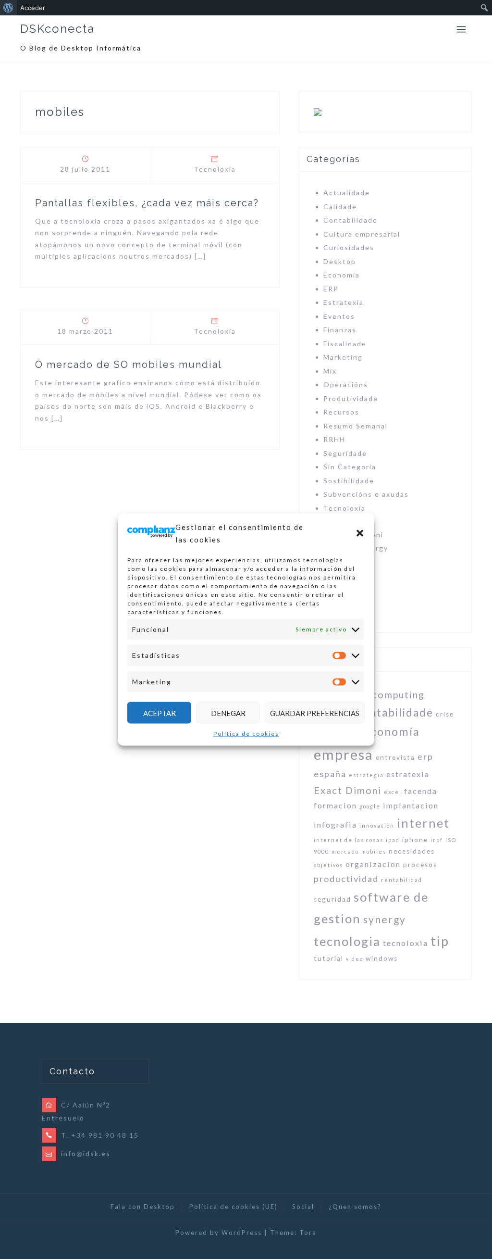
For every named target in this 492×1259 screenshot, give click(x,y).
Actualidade (346, 193)
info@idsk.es (86, 1153)
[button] (360, 533)
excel (393, 792)
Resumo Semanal (355, 426)
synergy (384, 919)
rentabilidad (401, 880)
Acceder (32, 8)
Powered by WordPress (218, 1232)
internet (423, 823)
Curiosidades (348, 247)
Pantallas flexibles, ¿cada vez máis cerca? (147, 203)
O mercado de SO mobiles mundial (128, 364)
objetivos (328, 865)
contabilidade (395, 712)
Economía (341, 275)
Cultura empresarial (361, 234)
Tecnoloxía (215, 169)
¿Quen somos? (355, 1206)
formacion (335, 805)
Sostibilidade (348, 481)
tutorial (329, 958)
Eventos (339, 316)
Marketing (343, 357)
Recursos (341, 412)
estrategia (366, 775)
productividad (346, 878)
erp (425, 756)
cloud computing (383, 694)
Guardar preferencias (314, 712)
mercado (345, 851)
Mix (330, 371)
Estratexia (343, 302)
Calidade (340, 206)
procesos (420, 865)
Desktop (339, 261)
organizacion (373, 864)
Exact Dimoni (347, 790)
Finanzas (340, 330)
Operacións (345, 384)
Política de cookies (246, 733)
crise (445, 714)
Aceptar (159, 712)
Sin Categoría (349, 467)
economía (392, 731)
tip (439, 941)
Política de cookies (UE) (233, 1206)
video (354, 959)
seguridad (332, 899)
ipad (393, 840)
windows (382, 958)
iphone (415, 840)
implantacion (411, 805)
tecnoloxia (405, 942)
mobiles (373, 851)
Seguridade (345, 453)
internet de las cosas (348, 840)
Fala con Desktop (143, 1206)
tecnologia (347, 941)
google (370, 806)
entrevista (395, 757)
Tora (308, 1232)
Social (303, 1206)
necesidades (412, 851)
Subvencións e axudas (366, 494)
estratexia (408, 774)
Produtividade (350, 398)
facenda (420, 790)
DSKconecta (57, 29)
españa (330, 773)
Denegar (228, 712)
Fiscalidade (345, 344)
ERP (331, 289)
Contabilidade (350, 220)
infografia (335, 824)
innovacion (376, 825)
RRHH (334, 439)
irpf (436, 840)
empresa (343, 754)
